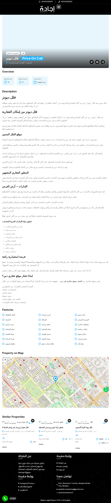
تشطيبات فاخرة (83, 324)
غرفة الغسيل (9, 334)
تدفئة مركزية (46, 324)
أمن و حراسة (46, 315)
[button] (59, 7)
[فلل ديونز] (55, 379)
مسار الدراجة (9, 339)
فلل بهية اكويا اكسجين (83, 427)
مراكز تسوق (82, 334)
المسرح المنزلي (83, 320)
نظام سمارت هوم (48, 344)
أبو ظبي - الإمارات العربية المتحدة (51, 431)
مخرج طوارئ (46, 334)
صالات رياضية (82, 329)
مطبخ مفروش (10, 344)
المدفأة (44, 320)
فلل (23, 53)
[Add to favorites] (91, 62)
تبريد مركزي (9, 324)
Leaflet (89, 407)
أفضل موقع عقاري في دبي (71, 281)
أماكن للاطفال (10, 315)
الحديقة (8, 320)
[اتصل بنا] (5, 498)
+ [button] (5, 359)
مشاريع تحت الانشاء (13, 53)
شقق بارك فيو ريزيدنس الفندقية (51, 427)
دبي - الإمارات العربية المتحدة (86, 431)
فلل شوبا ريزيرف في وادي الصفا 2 (15, 427)
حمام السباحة (10, 329)
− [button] (5, 363)
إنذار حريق (81, 315)
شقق (40, 435)
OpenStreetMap (97, 407)
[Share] (103, 62)
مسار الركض (46, 339)
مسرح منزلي (82, 339)
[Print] (97, 62)
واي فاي (80, 344)
